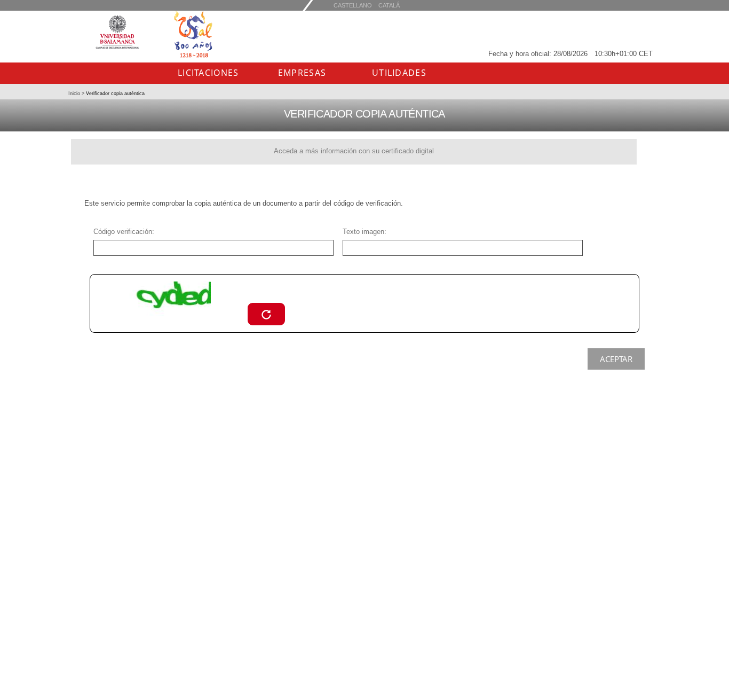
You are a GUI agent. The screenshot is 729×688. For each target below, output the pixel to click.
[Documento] (266, 314)
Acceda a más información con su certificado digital (354, 151)
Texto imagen (363, 232)
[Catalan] (353, 5)
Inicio (75, 93)
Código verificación (122, 232)
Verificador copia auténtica (114, 93)
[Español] (389, 5)
